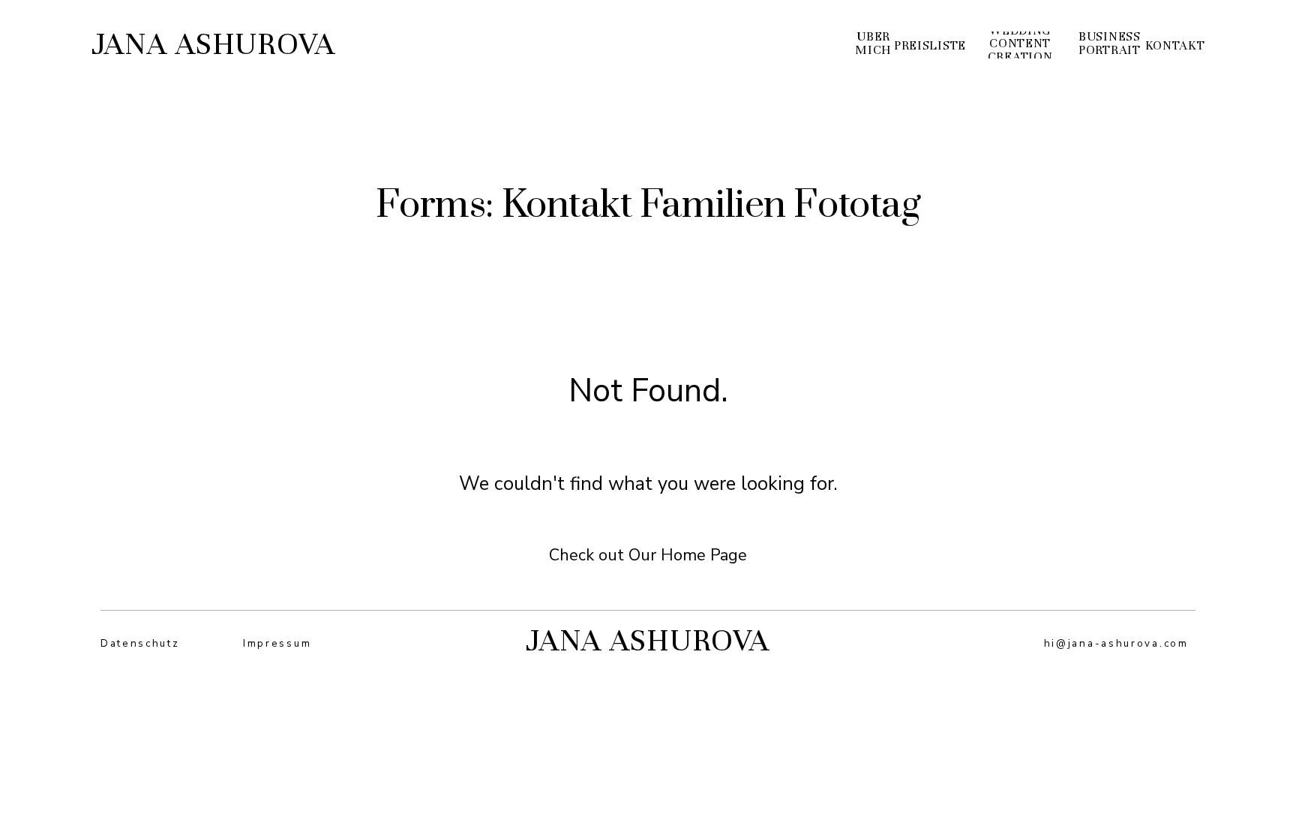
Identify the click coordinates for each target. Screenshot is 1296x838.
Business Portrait (1109, 44)
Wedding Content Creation (1020, 45)
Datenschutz (140, 643)
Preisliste (930, 46)
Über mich (873, 44)
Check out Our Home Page (648, 555)
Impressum (277, 643)
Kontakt (1175, 46)
